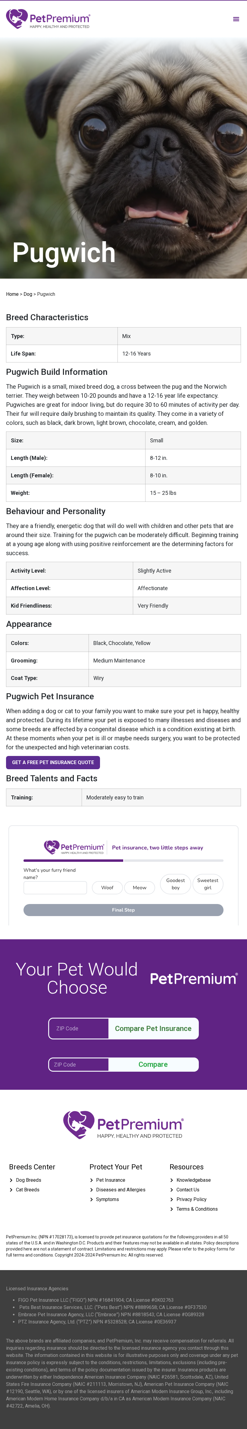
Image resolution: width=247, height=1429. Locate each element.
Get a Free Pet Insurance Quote (53, 762)
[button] (236, 19)
